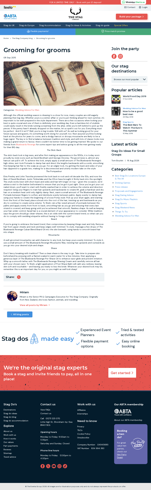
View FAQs (45, 409)
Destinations (10, 409)
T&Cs (79, 430)
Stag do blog (10, 417)
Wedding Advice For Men (27, 110)
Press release (121, 187)
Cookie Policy (83, 434)
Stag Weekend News (125, 207)
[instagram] (121, 56)
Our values (9, 442)
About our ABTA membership (128, 420)
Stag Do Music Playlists (126, 199)
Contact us (45, 413)
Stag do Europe (27, 25)
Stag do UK (9, 25)
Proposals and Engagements (129, 191)
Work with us (10, 435)
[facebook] (43, 466)
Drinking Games (122, 182)
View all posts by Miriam (33, 305)
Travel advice (10, 457)
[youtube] (54, 466)
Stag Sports (128, 122)
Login (144, 7)
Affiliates (81, 410)
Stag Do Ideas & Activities (78, 25)
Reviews (7, 449)
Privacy (80, 426)
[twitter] (49, 466)
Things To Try (121, 211)
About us (8, 431)
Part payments (11, 445)
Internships (82, 413)
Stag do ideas (10, 413)
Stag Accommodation (50, 25)
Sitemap (8, 453)
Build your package (130, 16)
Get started (120, 373)
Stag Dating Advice (124, 195)
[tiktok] (65, 466)
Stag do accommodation (16, 420)
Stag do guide (102, 25)
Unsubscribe (83, 437)
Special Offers (121, 25)
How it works (10, 438)
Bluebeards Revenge (26, 144)
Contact (131, 7)
